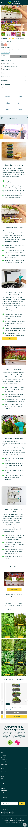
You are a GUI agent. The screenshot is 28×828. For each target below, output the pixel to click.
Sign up (22, 803)
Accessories (4, 759)
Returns (13, 818)
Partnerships (4, 790)
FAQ (3, 818)
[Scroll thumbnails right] (26, 34)
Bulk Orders (3, 792)
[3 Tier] (13, 51)
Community (3, 771)
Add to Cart (9, 338)
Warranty (6, 820)
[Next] (26, 700)
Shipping (8, 818)
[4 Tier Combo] (5, 51)
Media (2, 776)
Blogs (2, 778)
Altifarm (3, 757)
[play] (14, 579)
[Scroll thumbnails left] (2, 34)
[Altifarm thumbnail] (6, 34)
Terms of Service (5, 762)
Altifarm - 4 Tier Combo (13, 707)
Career (2, 786)
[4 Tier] (19, 51)
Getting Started (4, 774)
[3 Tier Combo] (5, 54)
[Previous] (2, 700)
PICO (2, 752)
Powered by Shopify (14, 824)
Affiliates (3, 788)
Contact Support (20, 818)
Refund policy (4, 764)
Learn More (13, 712)
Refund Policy (21, 820)
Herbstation (3, 755)
